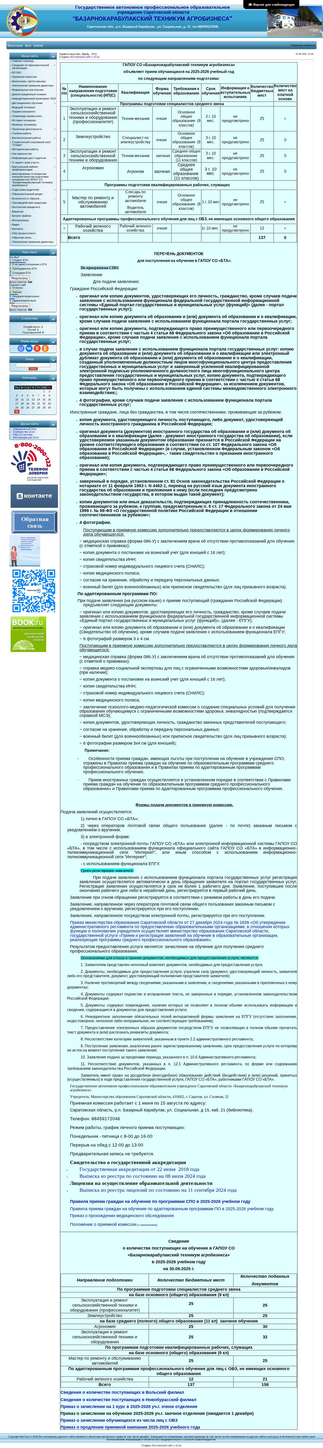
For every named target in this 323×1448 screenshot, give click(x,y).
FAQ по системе (23, 434)
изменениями (148, 1224)
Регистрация (15, 45)
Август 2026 (33, 383)
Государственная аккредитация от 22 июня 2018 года (140, 1169)
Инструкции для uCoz (26, 437)
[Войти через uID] (21, 348)
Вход (28, 45)
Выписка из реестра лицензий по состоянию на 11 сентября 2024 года (158, 1190)
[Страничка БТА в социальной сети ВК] (34, 508)
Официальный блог (24, 428)
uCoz (96, 56)
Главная (38, 45)
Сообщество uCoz (24, 431)
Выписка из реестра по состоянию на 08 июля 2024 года (142, 1176)
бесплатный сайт (80, 56)
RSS (94, 54)
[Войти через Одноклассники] (45, 348)
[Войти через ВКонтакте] (29, 348)
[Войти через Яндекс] (37, 348)
